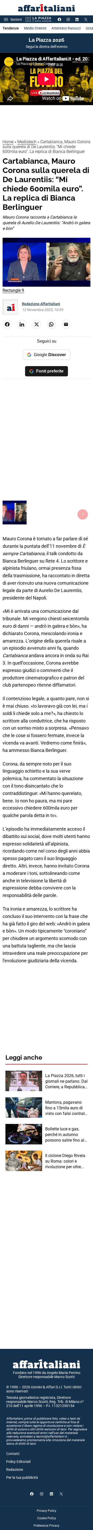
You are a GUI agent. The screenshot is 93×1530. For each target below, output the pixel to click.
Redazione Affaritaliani (41, 304)
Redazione (14, 1469)
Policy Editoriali (18, 1462)
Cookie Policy (46, 1518)
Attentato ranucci (66, 28)
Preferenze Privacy (46, 1525)
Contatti (12, 1454)
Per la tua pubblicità (22, 1477)
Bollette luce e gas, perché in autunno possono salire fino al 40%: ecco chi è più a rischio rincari (64, 1134)
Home (8, 141)
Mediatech (26, 141)
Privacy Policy (46, 1511)
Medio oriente (35, 28)
